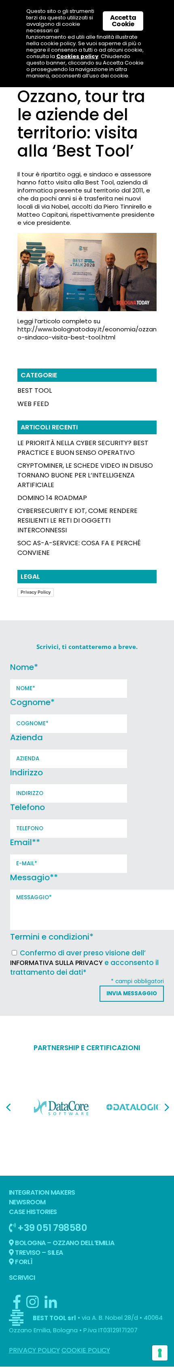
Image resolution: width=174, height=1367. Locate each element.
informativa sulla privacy (56, 962)
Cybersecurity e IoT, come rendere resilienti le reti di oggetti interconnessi (77, 520)
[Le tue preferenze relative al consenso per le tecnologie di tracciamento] (160, 1353)
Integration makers (42, 1192)
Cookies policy (77, 56)
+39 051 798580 (51, 1227)
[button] (8, 1107)
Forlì (23, 1262)
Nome (24, 667)
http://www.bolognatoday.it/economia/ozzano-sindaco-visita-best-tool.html (87, 333)
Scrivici (22, 1277)
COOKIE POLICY (86, 1350)
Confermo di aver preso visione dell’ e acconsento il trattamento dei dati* (84, 962)
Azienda (26, 737)
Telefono (27, 807)
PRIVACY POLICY (34, 1350)
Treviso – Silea (38, 1252)
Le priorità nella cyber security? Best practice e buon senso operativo (83, 447)
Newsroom (27, 1202)
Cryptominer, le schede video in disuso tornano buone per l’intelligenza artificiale (85, 475)
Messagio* (34, 877)
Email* (25, 842)
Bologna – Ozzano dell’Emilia (64, 1243)
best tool (34, 390)
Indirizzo (26, 772)
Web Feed (33, 403)
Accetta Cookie (123, 21)
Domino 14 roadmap (52, 497)
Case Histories (33, 1211)
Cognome (32, 702)
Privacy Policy (36, 592)
